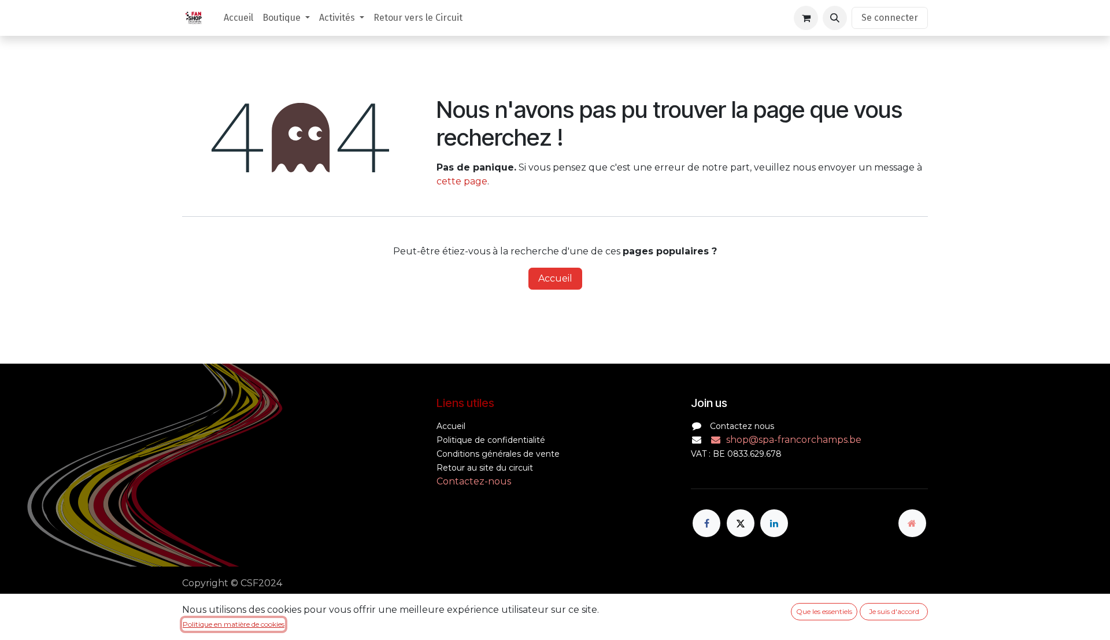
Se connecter (889, 17)
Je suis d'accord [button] (894, 611)
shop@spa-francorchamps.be (793, 439)
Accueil (555, 278)
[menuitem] (238, 17)
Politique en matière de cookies (233, 624)
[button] (835, 18)
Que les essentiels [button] (824, 611)
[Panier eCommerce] (806, 18)
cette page (461, 181)
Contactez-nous (473, 481)
